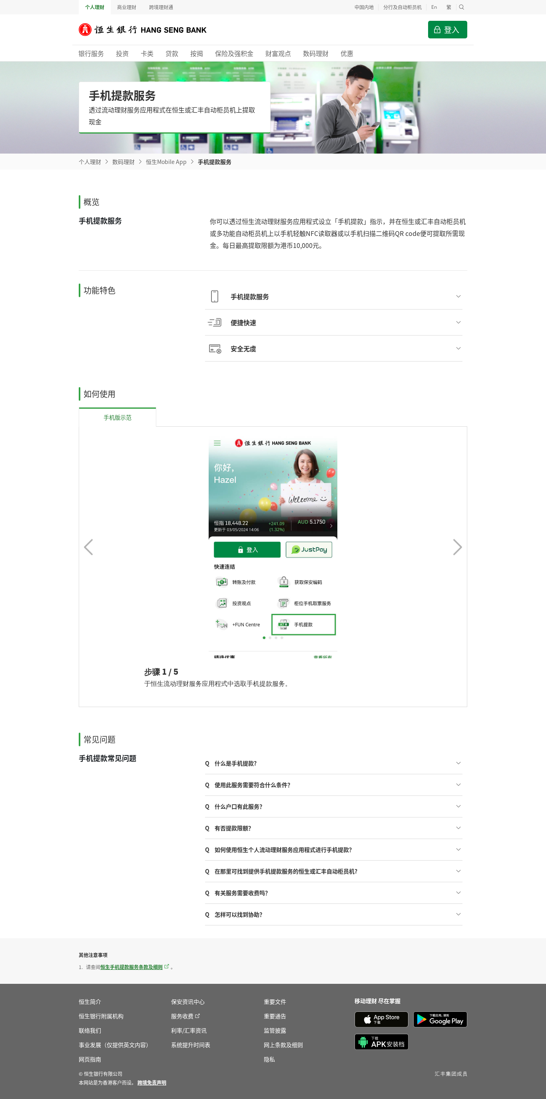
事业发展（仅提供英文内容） (115, 1045)
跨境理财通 (161, 7)
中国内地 (364, 7)
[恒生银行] (149, 29)
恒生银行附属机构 (101, 1016)
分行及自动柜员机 (402, 7)
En (434, 7)
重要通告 (275, 1016)
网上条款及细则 (283, 1045)
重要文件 (275, 1001)
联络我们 (90, 1030)
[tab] (117, 417)
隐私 (269, 1059)
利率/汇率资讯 (189, 1030)
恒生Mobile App (166, 162)
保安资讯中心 (188, 1001)
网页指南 (90, 1059)
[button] (461, 7)
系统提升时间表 (190, 1045)
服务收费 (182, 1016)
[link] (151, 1082)
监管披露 (275, 1030)
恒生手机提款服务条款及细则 (131, 966)
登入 (451, 29)
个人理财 (94, 7)
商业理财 (126, 7)
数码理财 (123, 162)
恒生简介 (90, 1001)
